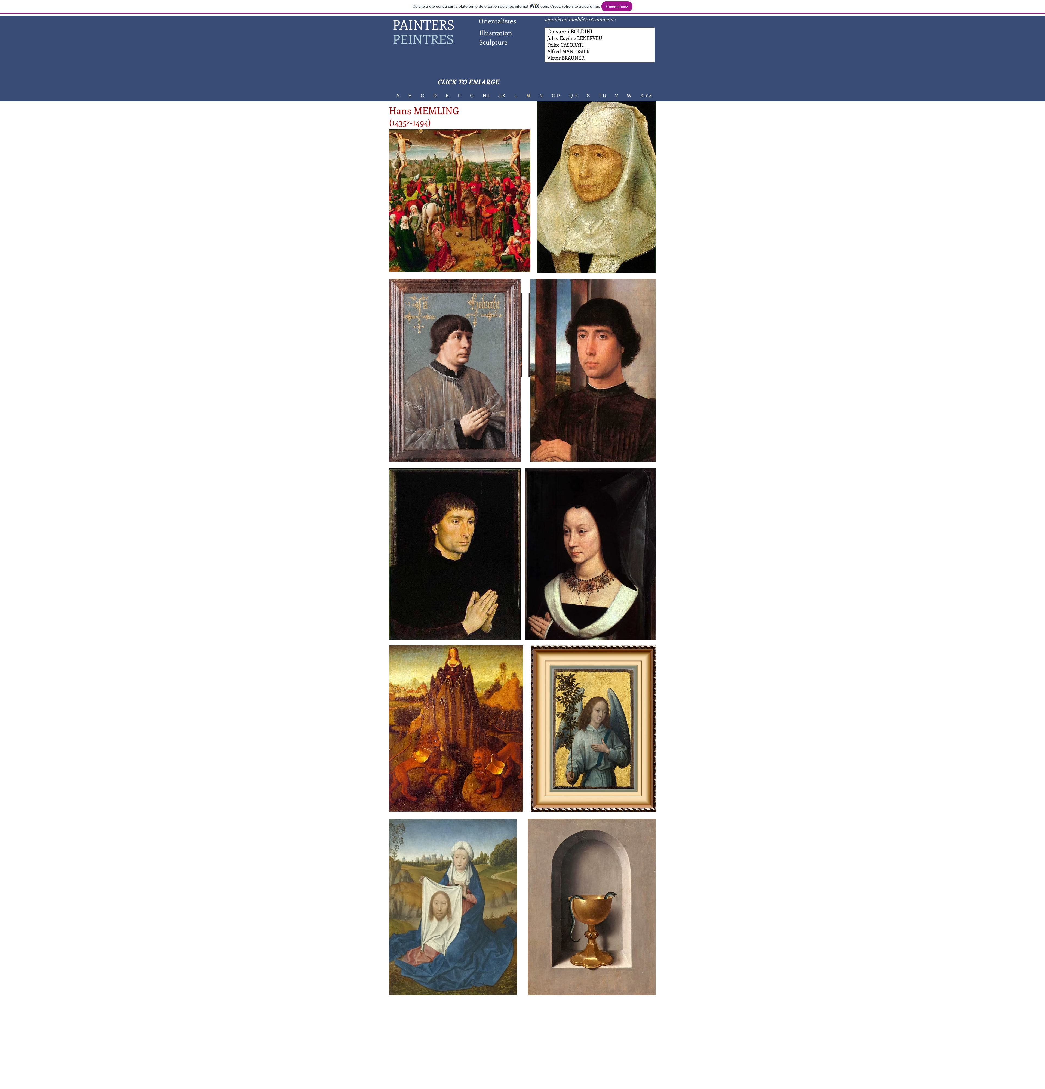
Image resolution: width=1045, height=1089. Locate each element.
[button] (459, 200)
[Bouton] (568, 51)
